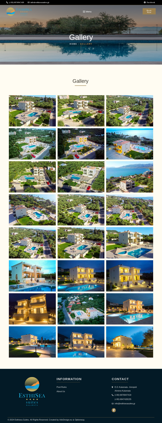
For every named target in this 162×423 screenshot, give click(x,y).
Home (73, 44)
